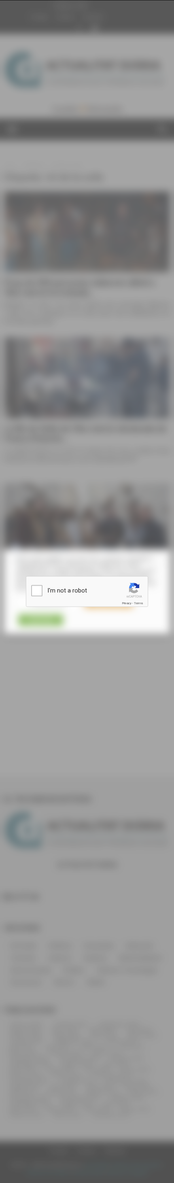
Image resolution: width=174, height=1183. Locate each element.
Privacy (127, 603)
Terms (138, 603)
